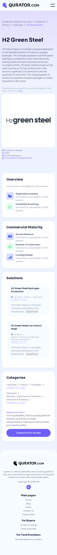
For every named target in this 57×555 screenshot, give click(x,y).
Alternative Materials (17, 399)
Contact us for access (28, 432)
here (20, 91)
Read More (32, 311)
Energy (5, 25)
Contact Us (28, 511)
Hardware (40, 21)
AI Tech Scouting (29, 525)
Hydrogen (18, 25)
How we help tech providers (28, 540)
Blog (28, 504)
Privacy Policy (28, 515)
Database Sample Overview (17, 21)
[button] (53, 5)
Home (28, 500)
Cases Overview (28, 529)
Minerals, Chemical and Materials (23, 396)
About (28, 507)
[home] (20, 5)
